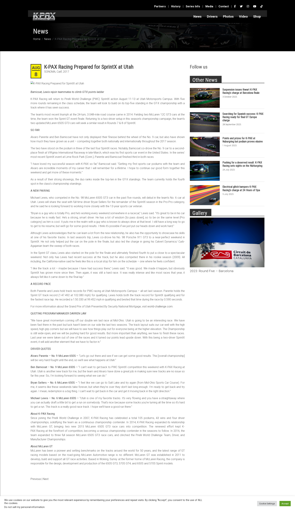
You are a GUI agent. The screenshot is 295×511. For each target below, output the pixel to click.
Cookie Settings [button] (267, 503)
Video (243, 16)
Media (209, 6)
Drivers (212, 16)
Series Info (193, 6)
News (197, 16)
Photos (228, 16)
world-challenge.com (160, 306)
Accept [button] (285, 503)
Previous (36, 479)
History (175, 6)
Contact (224, 6)
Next (45, 479)
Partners (160, 6)
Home (36, 39)
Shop (257, 16)
